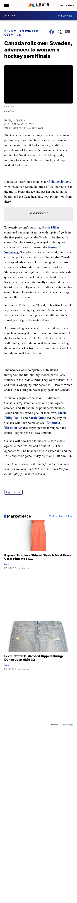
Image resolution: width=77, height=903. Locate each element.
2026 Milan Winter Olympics (21, 32)
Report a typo (13, 492)
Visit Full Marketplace (61, 516)
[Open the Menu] (6, 5)
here (15, 464)
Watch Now (66, 5)
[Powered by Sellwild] (67, 724)
